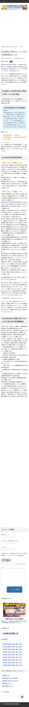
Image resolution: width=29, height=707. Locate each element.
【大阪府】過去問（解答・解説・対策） (12, 649)
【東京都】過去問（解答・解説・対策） (12, 644)
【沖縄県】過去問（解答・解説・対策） (12, 665)
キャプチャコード (20, 564)
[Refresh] (11, 559)
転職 (11, 61)
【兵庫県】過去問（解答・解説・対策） (12, 652)
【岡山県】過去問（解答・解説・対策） (12, 654)
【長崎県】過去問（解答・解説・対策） (12, 662)
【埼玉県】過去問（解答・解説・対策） (12, 646)
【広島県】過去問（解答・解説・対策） (12, 657)
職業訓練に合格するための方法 (10, 680)
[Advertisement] (14, 29)
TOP (9, 46)
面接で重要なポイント (8, 686)
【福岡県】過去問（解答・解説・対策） (12, 659)
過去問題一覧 (5, 675)
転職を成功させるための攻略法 (14, 619)
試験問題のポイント (7, 683)
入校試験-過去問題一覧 (10, 633)
